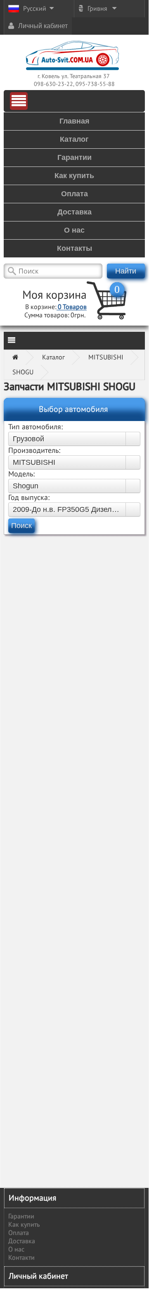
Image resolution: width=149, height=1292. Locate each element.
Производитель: (34, 450)
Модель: (21, 474)
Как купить (24, 1224)
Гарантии (21, 1216)
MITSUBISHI (105, 357)
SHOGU (22, 372)
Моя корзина (54, 295)
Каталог (53, 357)
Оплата (18, 1233)
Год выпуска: (29, 497)
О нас (16, 1249)
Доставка (21, 1241)
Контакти (21, 1257)
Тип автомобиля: (35, 427)
